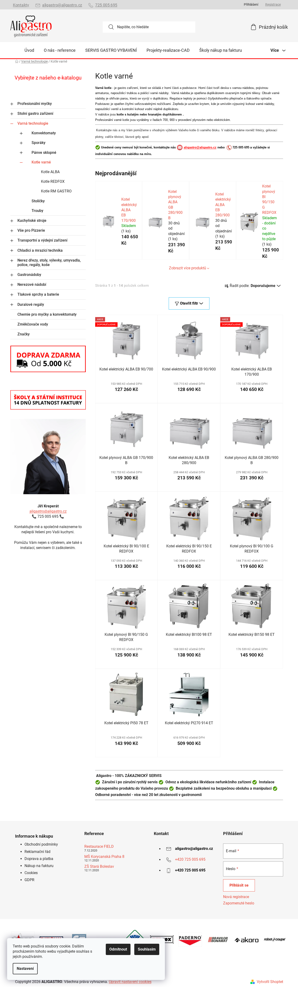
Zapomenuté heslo (238, 903)
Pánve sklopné (44, 152)
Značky (23, 334)
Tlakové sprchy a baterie (38, 294)
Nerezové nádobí (31, 284)
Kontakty (21, 5)
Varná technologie (32, 123)
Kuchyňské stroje (31, 220)
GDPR (29, 880)
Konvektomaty (44, 133)
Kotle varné (41, 162)
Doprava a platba (38, 858)
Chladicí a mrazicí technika (40, 250)
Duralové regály (30, 304)
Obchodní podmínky (41, 844)
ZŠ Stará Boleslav (99, 866)
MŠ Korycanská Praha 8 (104, 857)
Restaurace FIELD (99, 846)
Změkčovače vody (32, 324)
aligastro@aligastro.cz (62, 5)
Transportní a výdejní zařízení (42, 240)
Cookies (31, 873)
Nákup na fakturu (38, 866)
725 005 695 (106, 5)
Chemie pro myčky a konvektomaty (47, 314)
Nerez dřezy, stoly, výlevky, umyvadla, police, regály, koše (49, 262)
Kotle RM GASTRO (56, 191)
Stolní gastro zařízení (35, 113)
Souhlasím (147, 949)
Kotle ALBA (50, 172)
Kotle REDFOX (53, 181)
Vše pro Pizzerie (31, 230)
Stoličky (38, 201)
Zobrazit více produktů (187, 268)
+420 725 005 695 (190, 859)
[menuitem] (29, 50)
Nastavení (25, 968)
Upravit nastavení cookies (130, 981)
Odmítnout (118, 949)
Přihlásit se (239, 885)
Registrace (273, 4)
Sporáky (38, 142)
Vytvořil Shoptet (270, 981)
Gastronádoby (29, 274)
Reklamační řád (37, 851)
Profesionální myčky (34, 103)
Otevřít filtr (189, 303)
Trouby (37, 210)
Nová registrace (236, 897)
